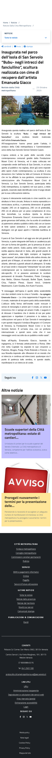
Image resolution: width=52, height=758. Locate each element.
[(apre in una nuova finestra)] (33, 377)
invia (19, 46)
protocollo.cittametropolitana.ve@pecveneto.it (26, 674)
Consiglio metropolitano (26, 552)
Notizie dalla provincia (26, 599)
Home (5, 22)
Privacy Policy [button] (24, 748)
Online (26, 575)
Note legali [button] (24, 737)
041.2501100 (28, 668)
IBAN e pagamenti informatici (26, 571)
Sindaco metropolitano (26, 548)
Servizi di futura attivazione (26, 584)
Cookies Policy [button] (24, 742)
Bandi (25, 622)
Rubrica (26, 561)
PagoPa (26, 580)
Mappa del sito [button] (25, 753)
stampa (29, 46)
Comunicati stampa (26, 611)
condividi (7, 46)
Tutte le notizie (26, 594)
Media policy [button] (24, 732)
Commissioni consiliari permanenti (26, 556)
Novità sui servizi (26, 607)
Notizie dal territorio (26, 603)
